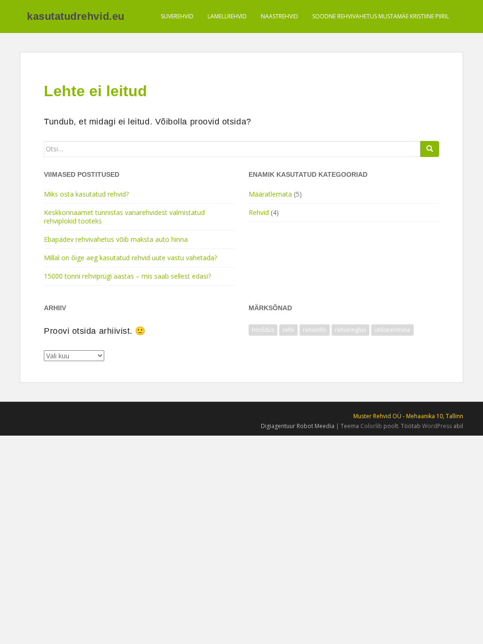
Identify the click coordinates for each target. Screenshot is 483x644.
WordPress (437, 426)
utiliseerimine (392, 330)
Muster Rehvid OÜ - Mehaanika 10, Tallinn (408, 416)
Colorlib (371, 426)
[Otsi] (429, 149)
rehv (288, 330)
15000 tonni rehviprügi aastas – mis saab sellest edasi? (127, 276)
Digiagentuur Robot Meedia (297, 426)
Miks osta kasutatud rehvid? (86, 194)
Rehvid (259, 212)
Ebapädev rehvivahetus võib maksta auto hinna (116, 239)
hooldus (263, 330)
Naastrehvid (279, 16)
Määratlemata (270, 194)
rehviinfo (314, 330)
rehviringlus (350, 330)
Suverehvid (177, 16)
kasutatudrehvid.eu (76, 16)
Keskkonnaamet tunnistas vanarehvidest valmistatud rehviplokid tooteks (124, 216)
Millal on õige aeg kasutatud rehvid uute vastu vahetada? (130, 257)
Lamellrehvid (227, 16)
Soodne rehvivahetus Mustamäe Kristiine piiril (380, 16)
